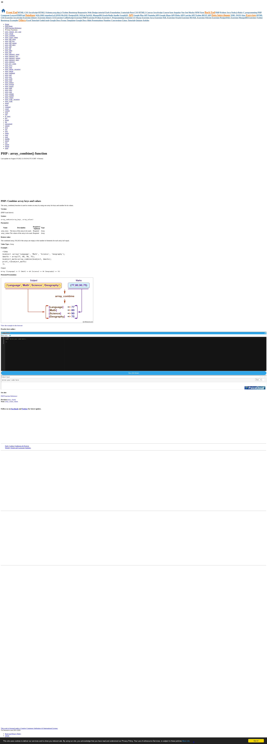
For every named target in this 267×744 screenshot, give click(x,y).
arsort (7, 103)
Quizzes (139, 20)
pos (6, 129)
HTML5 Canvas (146, 12)
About (7, 736)
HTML (21, 12)
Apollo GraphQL (120, 15)
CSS (26, 12)
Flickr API (179, 15)
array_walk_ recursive (12, 99)
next (6, 128)
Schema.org (51, 12)
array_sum (8, 92)
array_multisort (10, 73)
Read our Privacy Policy (13, 734)
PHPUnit (21, 15)
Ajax (243, 15)
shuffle (7, 139)
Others (22, 20)
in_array (7, 116)
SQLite (82, 15)
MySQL (64, 15)
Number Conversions (113, 20)
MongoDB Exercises (247, 18)
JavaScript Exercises (22, 18)
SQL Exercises (169, 18)
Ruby (240, 12)
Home (7, 24)
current (7, 111)
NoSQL (89, 15)
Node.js (234, 12)
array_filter (8, 50)
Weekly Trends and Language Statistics (18, 448)
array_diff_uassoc (11, 43)
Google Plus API (140, 15)
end (6, 114)
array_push (8, 79)
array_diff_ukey (10, 45)
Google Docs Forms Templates (63, 20)
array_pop (8, 77)
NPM (197, 12)
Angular (177, 12)
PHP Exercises (89, 18)
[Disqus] (133, 538)
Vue (183, 12)
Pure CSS (134, 12)
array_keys (8, 66)
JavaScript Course (161, 12)
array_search (9, 86)
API (131, 15)
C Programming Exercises (121, 18)
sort (6, 143)
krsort (7, 120)
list (6, 122)
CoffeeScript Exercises (72, 18)
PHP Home (9, 26)
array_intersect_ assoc (12, 54)
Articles (146, 20)
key (6, 118)
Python (223, 12)
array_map (8, 67)
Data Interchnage (221, 15)
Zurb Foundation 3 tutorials (117, 12)
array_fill (8, 49)
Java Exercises (156, 18)
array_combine (10, 35)
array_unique (9, 94)
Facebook (14, 409)
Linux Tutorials (128, 20)
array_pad (8, 75)
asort (6, 105)
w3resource (4, 5)
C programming (250, 12)
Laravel (13, 15)
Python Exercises (102, 18)
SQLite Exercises (212, 18)
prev (6, 131)
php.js (59, 12)
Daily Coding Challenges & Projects (17, 446)
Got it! (256, 740)
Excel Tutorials (32, 20)
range (7, 133)
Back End (210, 12)
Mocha (192, 12)
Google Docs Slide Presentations (89, 20)
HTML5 (41, 12)
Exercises (251, 15)
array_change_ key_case (13, 32)
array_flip (8, 52)
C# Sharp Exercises (141, 18)
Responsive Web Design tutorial (91, 12)
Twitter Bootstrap (69, 12)
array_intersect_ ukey (12, 60)
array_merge (9, 71)
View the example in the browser (12, 325)
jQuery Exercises (38, 18)
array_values (9, 97)
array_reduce (9, 82)
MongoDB (97, 15)
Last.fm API (189, 15)
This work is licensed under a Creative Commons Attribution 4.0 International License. (29, 728)
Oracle (105, 15)
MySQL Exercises (197, 18)
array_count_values (11, 37)
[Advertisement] (25, 164)
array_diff (8, 47)
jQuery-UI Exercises (54, 18)
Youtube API (153, 15)
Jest (186, 12)
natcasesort (8, 124)
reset (6, 135)
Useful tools (44, 20)
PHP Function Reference (13, 28)
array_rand (8, 81)
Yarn (202, 12)
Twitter (25, 409)
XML (233, 15)
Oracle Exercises (182, 18)
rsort (6, 137)
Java (229, 12)
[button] (133, 2)
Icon (171, 12)
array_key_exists (10, 64)
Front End (11, 12)
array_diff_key (10, 41)
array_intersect (10, 62)
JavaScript (33, 12)
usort (6, 148)
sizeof (7, 141)
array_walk (8, 101)
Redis (110, 15)
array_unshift (9, 96)
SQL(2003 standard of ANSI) (48, 15)
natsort (7, 126)
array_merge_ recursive (12, 69)
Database (30, 15)
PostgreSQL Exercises (229, 18)
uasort (7, 144)
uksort (7, 146)
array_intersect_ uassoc (12, 58)
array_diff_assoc (10, 39)
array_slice (8, 90)
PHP (217, 12)
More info (186, 741)
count (7, 109)
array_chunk (9, 34)
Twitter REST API (203, 15)
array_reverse (9, 84)
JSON (238, 15)
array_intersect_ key (11, 56)
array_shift (8, 88)
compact (8, 107)
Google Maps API (167, 15)
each (6, 113)
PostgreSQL (74, 15)
